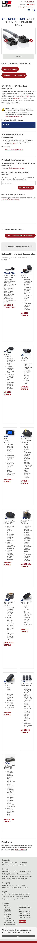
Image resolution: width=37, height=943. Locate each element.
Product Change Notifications (24, 876)
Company (6, 883)
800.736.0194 (30, 1)
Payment (27, 896)
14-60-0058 (15, 98)
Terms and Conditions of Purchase (12, 896)
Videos (23, 885)
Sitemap (25, 887)
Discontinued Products (9, 865)
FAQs (15, 871)
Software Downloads (8, 878)
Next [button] (31, 41)
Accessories (23, 862)
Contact (5, 903)
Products (6, 860)
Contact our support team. (17, 168)
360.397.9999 (7, 914)
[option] (18, 41)
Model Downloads (21, 878)
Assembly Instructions (23, 874)
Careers (12, 885)
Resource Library (7, 871)
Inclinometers (14, 862)
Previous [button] (6, 41)
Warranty (12, 899)
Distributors (5, 887)
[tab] (18, 125)
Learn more (25, 932)
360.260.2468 (30, 4)
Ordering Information (8, 874)
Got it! (18, 936)
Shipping (5, 899)
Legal (4, 892)
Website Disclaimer (23, 899)
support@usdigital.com (10, 924)
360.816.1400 (7, 918)
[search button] (34, 10)
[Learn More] (21, 229)
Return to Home (7, 4)
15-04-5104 (25, 96)
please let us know (21, 850)
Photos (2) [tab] (19, 56)
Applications (21, 865)
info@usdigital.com (26, 7)
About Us (5, 885)
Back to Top (22, 921)
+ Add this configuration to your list (20, 235)
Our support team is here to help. (18, 199)
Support (5, 869)
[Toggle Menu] (29, 10)
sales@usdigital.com (9, 922)
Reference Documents (25, 871)
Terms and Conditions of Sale (21, 894)
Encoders (5, 862)
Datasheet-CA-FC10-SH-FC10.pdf (14, 150)
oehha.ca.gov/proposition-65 (14, 116)
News (17, 885)
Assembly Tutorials (8, 876)
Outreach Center (16, 887)
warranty (13, 143)
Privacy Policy (6, 894)
